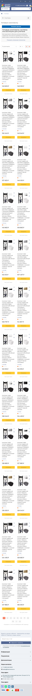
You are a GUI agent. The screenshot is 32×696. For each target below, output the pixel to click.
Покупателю (5, 656)
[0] (30, 5)
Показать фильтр (16, 26)
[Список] (29, 46)
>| (19, 621)
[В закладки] (14, 51)
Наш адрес (4, 682)
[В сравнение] (14, 54)
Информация (5, 652)
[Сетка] (26, 46)
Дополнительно (6, 660)
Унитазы (6, 13)
